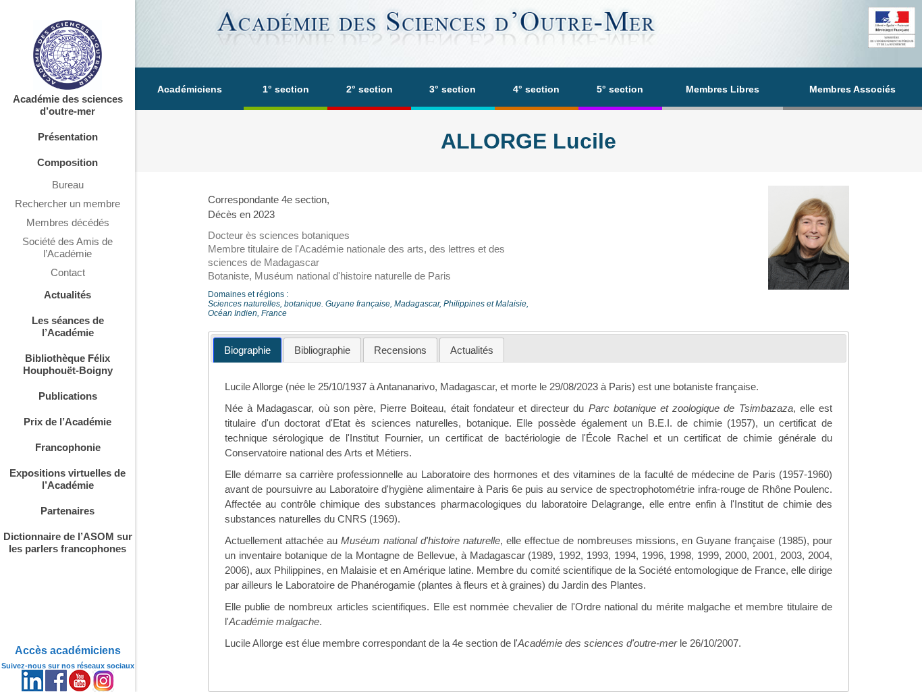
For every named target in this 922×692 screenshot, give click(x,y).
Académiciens (189, 89)
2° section (369, 89)
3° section (452, 89)
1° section (286, 89)
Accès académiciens (68, 650)
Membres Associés (852, 89)
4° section (536, 89)
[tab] (247, 350)
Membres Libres (722, 89)
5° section (620, 89)
